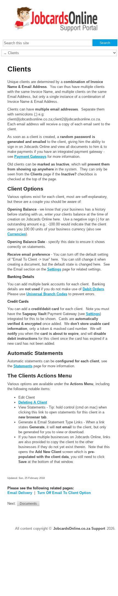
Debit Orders (93, 289)
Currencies (16, 234)
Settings (54, 269)
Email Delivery (19, 493)
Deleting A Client (32, 402)
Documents (28, 503)
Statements (22, 366)
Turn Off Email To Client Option (64, 493)
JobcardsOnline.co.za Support (79, 528)
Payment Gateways (30, 156)
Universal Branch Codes (46, 294)
